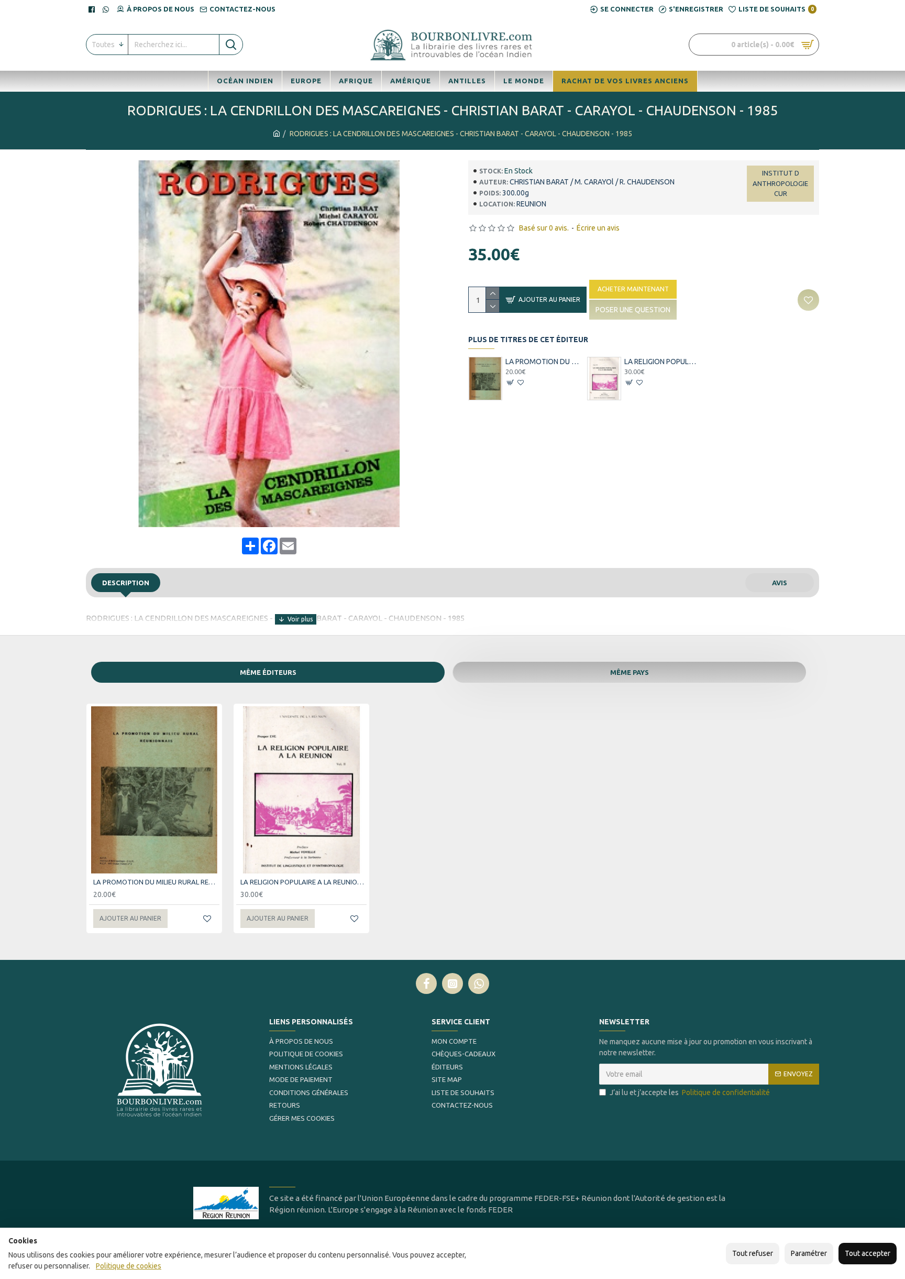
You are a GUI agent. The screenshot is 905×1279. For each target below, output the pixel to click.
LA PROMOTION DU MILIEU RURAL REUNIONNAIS (543, 361)
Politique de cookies (128, 1266)
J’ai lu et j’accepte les (690, 1092)
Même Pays (629, 672)
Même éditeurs (268, 672)
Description (125, 582)
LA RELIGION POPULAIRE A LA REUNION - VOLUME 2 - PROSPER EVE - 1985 (662, 361)
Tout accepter (867, 1253)
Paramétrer (809, 1253)
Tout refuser (752, 1253)
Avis (779, 582)
